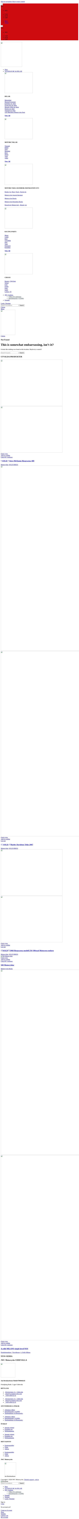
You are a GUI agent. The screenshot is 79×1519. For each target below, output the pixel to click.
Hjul (6, 242)
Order (6, 1447)
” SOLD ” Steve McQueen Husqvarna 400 (17, 461)
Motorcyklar (4, 464)
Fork (6, 285)
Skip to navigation (6, 1)
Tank (6, 244)
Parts (6, 288)
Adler (6, 158)
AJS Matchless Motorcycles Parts (15, 112)
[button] (7, 457)
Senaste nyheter (9, 1427)
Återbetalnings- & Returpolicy (14, 1413)
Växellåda (8, 240)
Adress (7, 1449)
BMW (6, 148)
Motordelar (8, 100)
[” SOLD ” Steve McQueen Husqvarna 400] (31, 405)
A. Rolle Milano (25, 1352)
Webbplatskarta (9, 1431)
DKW (6, 155)
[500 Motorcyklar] (7, 956)
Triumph (7, 146)
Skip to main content (18, 1)
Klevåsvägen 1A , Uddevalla (14, 1392)
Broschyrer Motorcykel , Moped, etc (16, 205)
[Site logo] (11, 66)
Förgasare (8, 246)
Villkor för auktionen (14, 297)
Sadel (6, 290)
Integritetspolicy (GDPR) (16, 298)
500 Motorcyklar (7, 965)
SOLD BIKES (13, 464)
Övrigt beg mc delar (11, 105)
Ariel (6, 156)
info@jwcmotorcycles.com (13, 1394)
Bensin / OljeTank (10, 281)
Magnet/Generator (10, 102)
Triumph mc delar (10, 110)
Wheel (7, 283)
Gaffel (6, 237)
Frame (6, 286)
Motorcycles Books (10, 198)
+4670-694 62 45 (10, 1395)
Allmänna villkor (10, 1410)
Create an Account (6, 1510)
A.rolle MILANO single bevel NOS (14, 1349)
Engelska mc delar (10, 104)
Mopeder (7, 151)
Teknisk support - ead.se (31, 1479)
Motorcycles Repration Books (14, 202)
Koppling (7, 247)
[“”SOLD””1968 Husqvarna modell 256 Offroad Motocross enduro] (31, 895)
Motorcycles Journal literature (14, 195)
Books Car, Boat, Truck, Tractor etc (15, 192)
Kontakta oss (9, 1429)
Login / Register (9, 1499)
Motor (6, 235)
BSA (6, 153)
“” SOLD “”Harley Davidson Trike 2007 (17, 845)
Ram (6, 239)
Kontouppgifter (9, 1445)
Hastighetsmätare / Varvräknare (10, 1352)
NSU (6, 149)
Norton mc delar (10, 109)
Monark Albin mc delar (12, 107)
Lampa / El (8, 292)
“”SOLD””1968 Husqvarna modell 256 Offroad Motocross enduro (27, 951)
